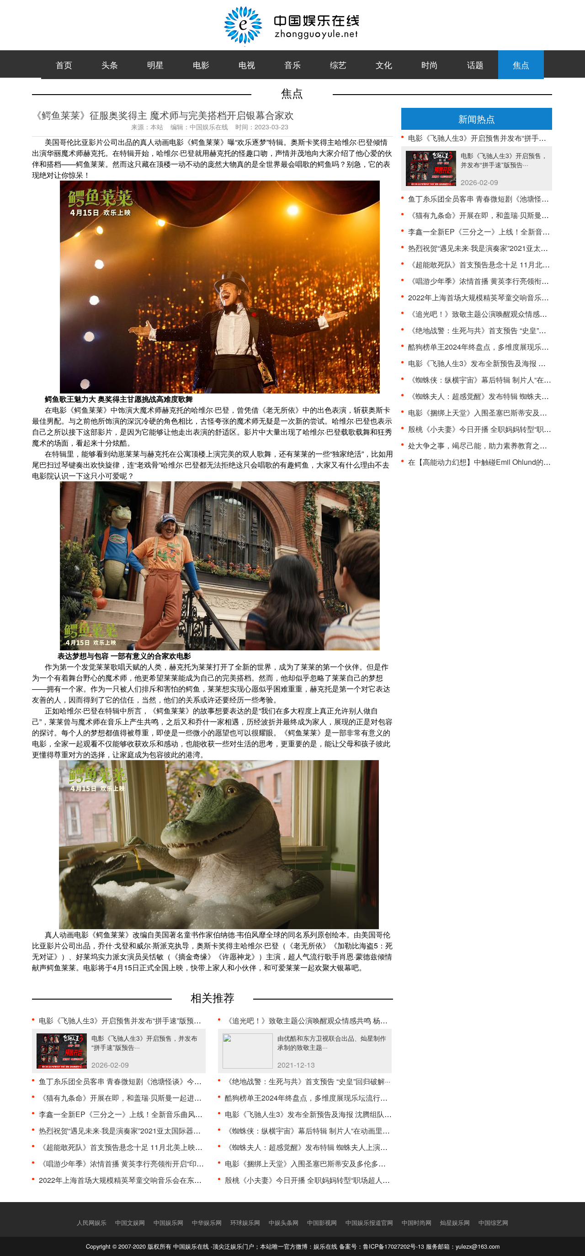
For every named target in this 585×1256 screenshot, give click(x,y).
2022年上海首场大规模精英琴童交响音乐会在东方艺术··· (130, 1180)
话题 (475, 64)
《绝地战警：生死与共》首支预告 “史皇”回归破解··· (307, 1081)
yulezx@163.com (478, 1246)
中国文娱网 (130, 1223)
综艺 (338, 64)
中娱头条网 (283, 1223)
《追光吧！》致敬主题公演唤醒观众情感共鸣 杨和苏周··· (316, 1020)
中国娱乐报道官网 (369, 1223)
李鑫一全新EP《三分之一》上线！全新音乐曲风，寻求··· (131, 1114)
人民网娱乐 (91, 1223)
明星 (155, 64)
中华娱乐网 (207, 1223)
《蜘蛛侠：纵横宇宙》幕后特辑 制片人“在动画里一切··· (314, 1130)
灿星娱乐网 (455, 1223)
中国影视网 (322, 1223)
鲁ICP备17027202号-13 (393, 1246)
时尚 (429, 64)
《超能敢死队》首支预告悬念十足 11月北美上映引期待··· (131, 1147)
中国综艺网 (493, 1223)
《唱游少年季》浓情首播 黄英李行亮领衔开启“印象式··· (128, 1163)
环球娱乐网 (245, 1223)
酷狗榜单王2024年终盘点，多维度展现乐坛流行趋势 (310, 1097)
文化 (384, 64)
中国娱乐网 (168, 1223)
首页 (64, 64)
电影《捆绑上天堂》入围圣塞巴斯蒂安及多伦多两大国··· (315, 1163)
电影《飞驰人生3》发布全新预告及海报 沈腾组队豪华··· (314, 1114)
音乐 (292, 64)
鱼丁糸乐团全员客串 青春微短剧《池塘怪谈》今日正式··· (130, 1081)
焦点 (521, 64)
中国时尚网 (416, 1223)
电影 (201, 64)
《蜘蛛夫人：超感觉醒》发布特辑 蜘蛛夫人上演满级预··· (316, 1147)
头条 (109, 64)
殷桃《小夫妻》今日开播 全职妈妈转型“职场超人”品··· (311, 1180)
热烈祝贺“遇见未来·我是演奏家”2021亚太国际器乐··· (122, 1130)
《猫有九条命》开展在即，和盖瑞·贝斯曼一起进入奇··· (126, 1097)
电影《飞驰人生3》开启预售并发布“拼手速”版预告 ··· (123, 1020)
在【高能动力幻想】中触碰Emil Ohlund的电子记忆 (490, 462)
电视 (247, 64)
